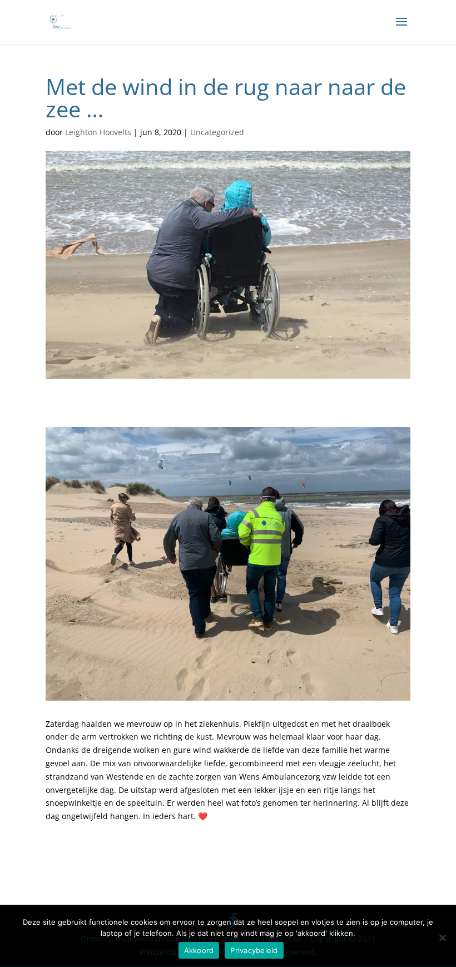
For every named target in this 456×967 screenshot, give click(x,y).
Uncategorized (217, 132)
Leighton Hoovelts (98, 132)
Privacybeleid (253, 950)
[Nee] (442, 937)
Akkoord (199, 950)
